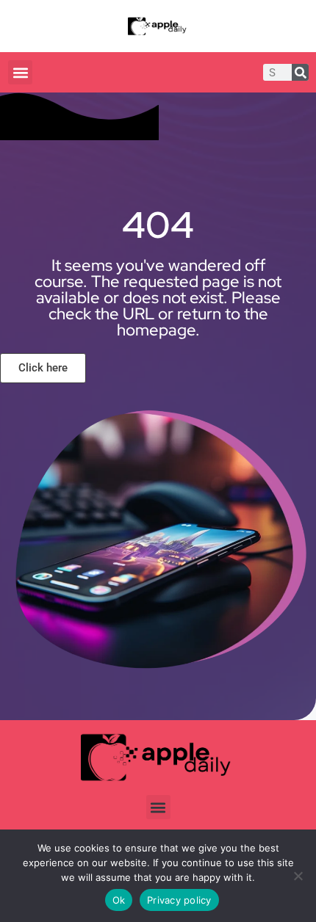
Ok (119, 900)
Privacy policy (179, 900)
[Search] (300, 72)
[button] (20, 72)
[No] (297, 875)
